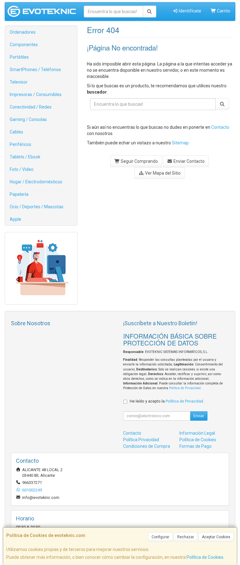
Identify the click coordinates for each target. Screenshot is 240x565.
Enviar (198, 416)
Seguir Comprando (139, 161)
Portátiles (19, 57)
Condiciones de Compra (146, 446)
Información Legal (197, 433)
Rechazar (185, 537)
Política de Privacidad (185, 388)
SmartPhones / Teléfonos (35, 69)
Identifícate (189, 10)
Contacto (220, 127)
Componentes (24, 44)
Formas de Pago (195, 446)
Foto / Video (21, 169)
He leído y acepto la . (167, 401)
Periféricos (20, 144)
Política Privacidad (141, 439)
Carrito (223, 10)
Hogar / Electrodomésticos (36, 181)
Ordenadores (23, 32)
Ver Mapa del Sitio (162, 173)
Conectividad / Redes (31, 106)
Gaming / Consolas (28, 119)
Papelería (19, 194)
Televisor (19, 82)
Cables (16, 131)
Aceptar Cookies (216, 537)
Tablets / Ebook (25, 156)
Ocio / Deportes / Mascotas (36, 206)
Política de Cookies (205, 557)
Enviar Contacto (188, 161)
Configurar (160, 537)
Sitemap (180, 142)
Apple (15, 219)
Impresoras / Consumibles (36, 94)
